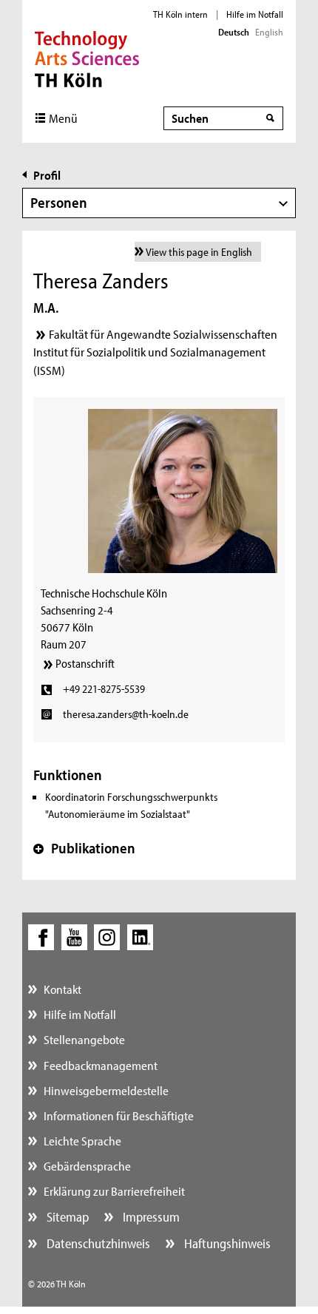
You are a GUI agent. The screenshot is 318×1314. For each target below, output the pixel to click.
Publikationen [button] (84, 848)
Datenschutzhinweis (97, 1243)
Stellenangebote (84, 1039)
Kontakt (62, 989)
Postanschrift (85, 663)
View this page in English (199, 252)
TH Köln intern (180, 14)
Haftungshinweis (226, 1243)
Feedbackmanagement (101, 1065)
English (269, 32)
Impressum (150, 1216)
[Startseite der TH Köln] (87, 57)
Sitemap (66, 1216)
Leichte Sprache (82, 1140)
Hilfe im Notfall (254, 14)
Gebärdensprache (87, 1166)
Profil (47, 175)
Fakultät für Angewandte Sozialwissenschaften (163, 334)
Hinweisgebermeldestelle (106, 1090)
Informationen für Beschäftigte (119, 1115)
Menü (63, 118)
